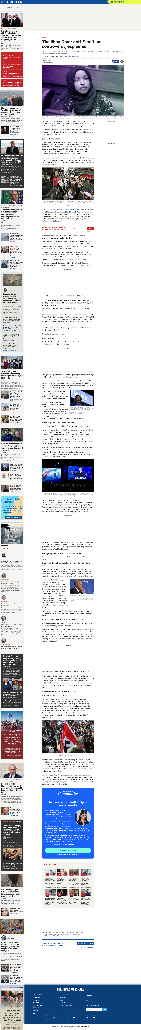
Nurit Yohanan (7, 705)
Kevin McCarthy (79, 932)
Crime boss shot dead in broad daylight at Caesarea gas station (61, 880)
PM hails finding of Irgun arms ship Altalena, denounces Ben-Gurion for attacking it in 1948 (12, 159)
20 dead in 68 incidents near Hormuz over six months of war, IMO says (11, 57)
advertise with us (64, 1002)
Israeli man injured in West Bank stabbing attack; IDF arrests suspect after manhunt (12, 694)
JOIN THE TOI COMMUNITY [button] (85, 943)
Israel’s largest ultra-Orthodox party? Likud (10, 604)
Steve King (71, 932)
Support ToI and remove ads (132, 2)
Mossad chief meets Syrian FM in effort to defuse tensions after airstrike (74, 901)
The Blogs (36, 1008)
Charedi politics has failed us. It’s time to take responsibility (11, 562)
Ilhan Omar (58, 932)
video (34, 1013)
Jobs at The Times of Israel (66, 1005)
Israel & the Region (38, 995)
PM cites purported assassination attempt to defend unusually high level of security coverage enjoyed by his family (12, 121)
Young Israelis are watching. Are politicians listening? (11, 582)
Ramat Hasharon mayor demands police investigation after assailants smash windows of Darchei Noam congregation (11, 903)
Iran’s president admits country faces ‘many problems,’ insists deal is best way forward (85, 881)
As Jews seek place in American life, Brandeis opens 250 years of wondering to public (12, 739)
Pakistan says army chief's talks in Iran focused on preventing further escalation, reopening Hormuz (12, 84)
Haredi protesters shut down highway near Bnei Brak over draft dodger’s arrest (12, 865)
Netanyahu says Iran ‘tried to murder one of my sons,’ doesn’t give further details (11, 111)
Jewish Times (51, 932)
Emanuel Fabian (14, 399)
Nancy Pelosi (65, 932)
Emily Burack (47, 60)
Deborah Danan (14, 815)
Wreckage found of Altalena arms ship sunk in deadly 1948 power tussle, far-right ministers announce (50, 901)
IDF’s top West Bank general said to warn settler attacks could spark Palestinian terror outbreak (12, 660)
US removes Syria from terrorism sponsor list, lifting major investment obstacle (11, 319)
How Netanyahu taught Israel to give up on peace (11, 625)
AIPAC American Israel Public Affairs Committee (54, 936)
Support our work (68, 850)
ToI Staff (3, 41)
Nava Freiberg (7, 330)
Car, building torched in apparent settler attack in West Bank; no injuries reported (12, 702)
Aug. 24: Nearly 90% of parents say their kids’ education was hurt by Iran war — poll (16, 251)
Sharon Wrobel (14, 972)
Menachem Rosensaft (6, 644)
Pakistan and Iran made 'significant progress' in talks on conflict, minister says (12, 66)
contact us (62, 1008)
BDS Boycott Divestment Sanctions (51, 934)
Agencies (4, 220)
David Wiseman (13, 1022)
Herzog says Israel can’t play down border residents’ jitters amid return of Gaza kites (16, 395)
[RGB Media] (71, 1026)
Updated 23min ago (11, 28)
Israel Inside (36, 1000)
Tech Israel (36, 1002)
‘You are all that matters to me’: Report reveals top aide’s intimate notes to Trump (50, 880)
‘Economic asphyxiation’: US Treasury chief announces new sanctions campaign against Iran (12, 214)
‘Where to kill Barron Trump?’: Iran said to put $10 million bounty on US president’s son (62, 901)
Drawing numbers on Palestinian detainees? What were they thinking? (11, 648)
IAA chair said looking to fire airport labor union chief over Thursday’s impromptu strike (16, 978)
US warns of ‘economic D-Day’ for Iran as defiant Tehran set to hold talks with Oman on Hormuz (16, 237)
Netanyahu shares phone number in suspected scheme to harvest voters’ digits (16, 810)
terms (88, 231)
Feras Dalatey (7, 322)
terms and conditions (65, 995)
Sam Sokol (13, 185)
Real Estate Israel (38, 1005)
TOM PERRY (5, 350)
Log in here (90, 947)
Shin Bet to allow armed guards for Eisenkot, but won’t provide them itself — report (12, 447)
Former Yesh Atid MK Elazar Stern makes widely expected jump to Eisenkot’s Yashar (16, 466)
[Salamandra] (85, 1026)
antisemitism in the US (66, 934)
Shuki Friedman (4, 601)
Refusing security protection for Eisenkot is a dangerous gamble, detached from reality (15, 477)
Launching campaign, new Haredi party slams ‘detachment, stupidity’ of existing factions (12, 830)
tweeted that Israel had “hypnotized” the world (67, 210)
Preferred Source (75, 56)
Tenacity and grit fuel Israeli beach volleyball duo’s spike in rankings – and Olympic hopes (12, 1015)
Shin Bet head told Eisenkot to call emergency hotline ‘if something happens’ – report (16, 488)
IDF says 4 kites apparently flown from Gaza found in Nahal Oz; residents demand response (16, 419)
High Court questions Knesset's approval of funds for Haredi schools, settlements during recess (12, 75)
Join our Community (117, 2)
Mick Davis (3, 622)
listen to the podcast (14, 517)
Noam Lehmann (5, 164)
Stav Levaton (5, 116)
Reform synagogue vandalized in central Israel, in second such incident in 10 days (10, 893)
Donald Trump (76, 934)
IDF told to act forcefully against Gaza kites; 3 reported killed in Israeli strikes (15, 407)
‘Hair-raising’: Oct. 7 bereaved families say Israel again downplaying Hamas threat (12, 374)
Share (116, 61)
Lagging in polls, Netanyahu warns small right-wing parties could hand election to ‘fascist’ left (12, 788)
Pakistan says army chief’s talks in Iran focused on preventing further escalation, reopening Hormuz (11, 35)
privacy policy (63, 997)
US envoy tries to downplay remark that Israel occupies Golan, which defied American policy (85, 901)
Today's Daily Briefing (11, 500)
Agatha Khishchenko (12, 746)
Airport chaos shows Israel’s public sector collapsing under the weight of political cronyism (74, 881)
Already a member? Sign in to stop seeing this (68, 854)
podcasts (36, 1010)
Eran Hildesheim (10, 938)
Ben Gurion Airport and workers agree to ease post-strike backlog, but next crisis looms (16, 967)
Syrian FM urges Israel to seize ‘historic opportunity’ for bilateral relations (11, 346)
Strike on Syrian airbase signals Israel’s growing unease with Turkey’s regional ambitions (12, 298)
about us (62, 1000)
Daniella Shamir (5, 579)
